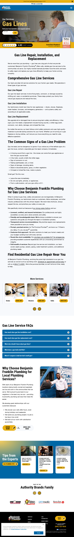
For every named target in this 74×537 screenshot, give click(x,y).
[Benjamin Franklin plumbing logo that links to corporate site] (6, 8)
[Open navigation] (71, 8)
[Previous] (34, 309)
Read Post (25, 464)
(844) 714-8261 (19, 264)
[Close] (43, 524)
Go (15, 32)
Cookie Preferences (15, 529)
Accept (38, 532)
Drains (40, 467)
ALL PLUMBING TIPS (9, 464)
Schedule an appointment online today (51, 262)
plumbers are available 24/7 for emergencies (49, 237)
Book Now (8, 428)
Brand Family (44, 521)
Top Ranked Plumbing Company (36, 1)
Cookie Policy (23, 529)
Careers (30, 519)
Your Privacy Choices (62, 529)
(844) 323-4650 (27, 428)
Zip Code (6, 31)
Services (30, 516)
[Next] (39, 309)
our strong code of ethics (41, 208)
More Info (19, 300)
